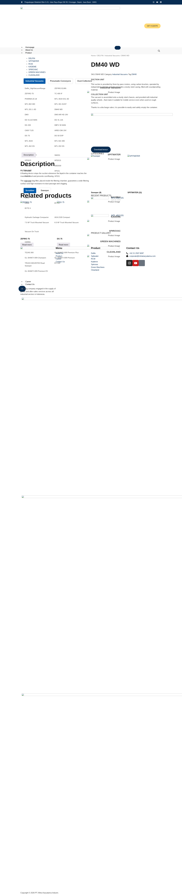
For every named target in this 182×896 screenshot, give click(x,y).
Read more (27, 245)
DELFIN (100, 56)
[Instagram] (153, 2)
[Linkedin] (161, 2)
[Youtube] (157, 2)
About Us (29, 50)
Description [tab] (29, 155)
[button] (159, 51)
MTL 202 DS (117, 198)
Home (93, 56)
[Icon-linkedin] (142, 263)
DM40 (134, 74)
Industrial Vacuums (112, 56)
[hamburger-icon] (118, 48)
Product (28, 53)
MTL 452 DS (117, 215)
